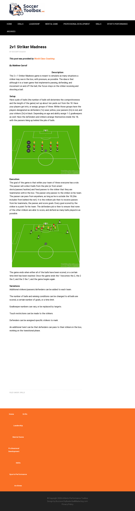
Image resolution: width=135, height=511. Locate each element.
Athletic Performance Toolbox (75, 498)
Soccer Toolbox (29, 9)
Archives (18, 486)
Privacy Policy (67, 504)
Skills (18, 463)
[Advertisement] (45, 364)
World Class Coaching (44, 58)
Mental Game (18, 437)
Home (11, 414)
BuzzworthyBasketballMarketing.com (72, 501)
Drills (22, 392)
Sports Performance (18, 474)
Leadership (18, 426)
